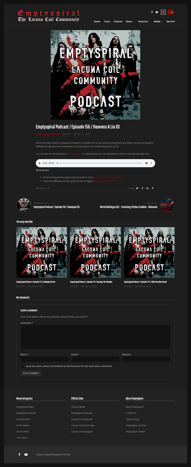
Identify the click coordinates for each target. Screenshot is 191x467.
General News (23, 419)
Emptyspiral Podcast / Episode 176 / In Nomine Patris (41, 252)
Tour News (21, 437)
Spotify (78, 153)
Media (157, 21)
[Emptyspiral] (48, 21)
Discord (171, 21)
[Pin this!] (153, 188)
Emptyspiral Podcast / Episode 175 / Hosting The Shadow (95, 252)
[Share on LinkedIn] (147, 188)
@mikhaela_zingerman (104, 181)
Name (25, 354)
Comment (27, 322)
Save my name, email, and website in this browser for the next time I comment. (69, 366)
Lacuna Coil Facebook (82, 419)
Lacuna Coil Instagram (82, 431)
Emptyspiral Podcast (48, 134)
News (129, 21)
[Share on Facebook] (143, 188)
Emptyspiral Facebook (82, 413)
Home (97, 21)
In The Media (22, 425)
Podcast (118, 21)
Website (126, 354)
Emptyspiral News (25, 406)
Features (143, 21)
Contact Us (131, 413)
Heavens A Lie (43, 188)
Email (75, 354)
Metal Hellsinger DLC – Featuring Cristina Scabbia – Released (128, 207)
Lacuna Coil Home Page (82, 425)
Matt (68, 134)
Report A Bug (132, 419)
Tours (107, 21)
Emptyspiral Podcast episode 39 (109, 177)
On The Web (22, 431)
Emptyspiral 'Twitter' (135, 431)
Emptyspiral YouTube (136, 425)
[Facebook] (152, 12)
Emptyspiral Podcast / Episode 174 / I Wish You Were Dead (149, 252)
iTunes (71, 153)
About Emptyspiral (134, 406)
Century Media (78, 406)
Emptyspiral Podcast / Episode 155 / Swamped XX (57, 207)
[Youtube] (156, 12)
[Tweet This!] (137, 188)
